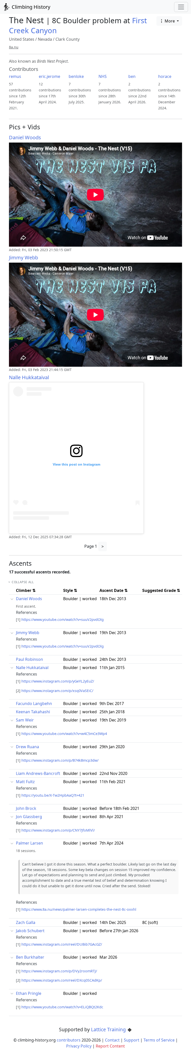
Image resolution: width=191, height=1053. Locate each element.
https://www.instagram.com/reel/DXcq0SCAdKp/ (61, 980)
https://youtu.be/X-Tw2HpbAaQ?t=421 (52, 795)
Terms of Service (159, 1040)
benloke (76, 76)
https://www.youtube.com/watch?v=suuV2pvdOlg (62, 619)
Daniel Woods (25, 137)
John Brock (26, 808)
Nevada (45, 39)
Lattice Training (109, 1029)
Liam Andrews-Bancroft (38, 773)
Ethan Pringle (28, 993)
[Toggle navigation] (181, 7)
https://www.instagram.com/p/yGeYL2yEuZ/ (57, 681)
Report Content (110, 1046)
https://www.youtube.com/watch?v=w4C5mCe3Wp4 (64, 733)
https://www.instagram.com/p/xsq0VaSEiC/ (57, 690)
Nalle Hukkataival (29, 377)
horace (164, 76)
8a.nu (13, 47)
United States (21, 39)
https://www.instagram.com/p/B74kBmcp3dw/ (59, 760)
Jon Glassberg (29, 816)
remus (15, 76)
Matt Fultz (25, 781)
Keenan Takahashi (33, 711)
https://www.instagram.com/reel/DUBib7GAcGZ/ (61, 944)
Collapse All (23, 582)
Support (131, 1040)
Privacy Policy (79, 1046)
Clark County (67, 39)
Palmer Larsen (29, 843)
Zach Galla (25, 922)
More (170, 21)
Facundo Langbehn (34, 703)
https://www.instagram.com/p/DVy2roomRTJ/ (59, 971)
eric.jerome (49, 76)
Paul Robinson (29, 659)
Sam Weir (25, 720)
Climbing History (30, 6)
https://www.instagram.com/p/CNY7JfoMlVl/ (58, 830)
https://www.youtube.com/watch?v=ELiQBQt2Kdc (62, 1007)
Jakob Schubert (30, 930)
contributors (69, 1040)
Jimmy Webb (23, 257)
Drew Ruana (27, 746)
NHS (102, 76)
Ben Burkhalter (30, 957)
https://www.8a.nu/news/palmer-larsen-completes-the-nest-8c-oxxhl (78, 909)
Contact (112, 1040)
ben (132, 76)
